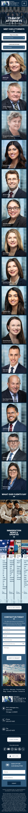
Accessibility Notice (10, 790)
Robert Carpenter (7, 457)
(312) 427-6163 (10, 721)
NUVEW (4, 789)
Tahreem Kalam (7, 165)
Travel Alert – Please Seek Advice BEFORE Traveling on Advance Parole (17, 570)
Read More (4, 597)
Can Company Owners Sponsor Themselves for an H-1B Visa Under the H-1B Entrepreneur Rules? (3, 574)
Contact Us (21, 691)
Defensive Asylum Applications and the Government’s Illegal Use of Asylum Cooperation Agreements (10, 571)
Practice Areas (20, 689)
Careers (9, 691)
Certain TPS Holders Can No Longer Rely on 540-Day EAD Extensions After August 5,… (24, 573)
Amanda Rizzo (6, 282)
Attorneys (12, 689)
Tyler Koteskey (7, 370)
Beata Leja (5, 77)
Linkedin (15, 749)
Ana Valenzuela (7, 223)
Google (19, 749)
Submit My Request (14, 658)
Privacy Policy (19, 790)
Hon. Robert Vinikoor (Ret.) (10, 399)
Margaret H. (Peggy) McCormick (11, 136)
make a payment (14, 739)
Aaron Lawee (6, 194)
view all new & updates (14, 607)
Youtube (8, 749)
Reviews (15, 691)
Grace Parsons (7, 340)
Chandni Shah (6, 311)
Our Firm (6, 689)
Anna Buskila (6, 253)
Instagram (12, 749)
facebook (4, 749)
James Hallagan (7, 106)
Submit (14, 783)
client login (15, 756)
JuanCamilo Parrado (8, 428)
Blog (4, 691)
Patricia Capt (6, 486)
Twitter (23, 749)
